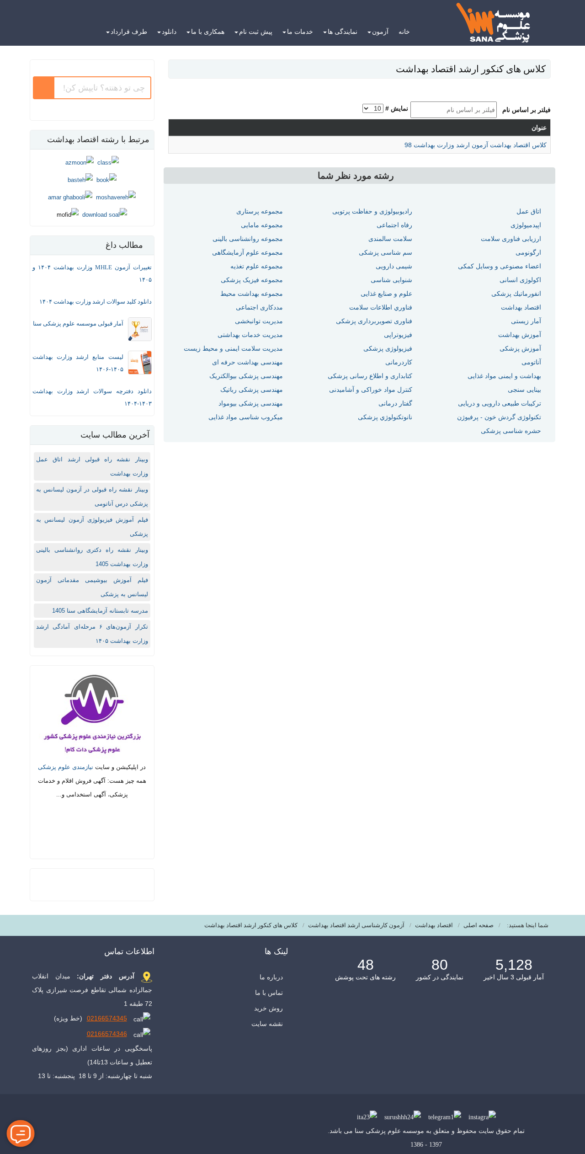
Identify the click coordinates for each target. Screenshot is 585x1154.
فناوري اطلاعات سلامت (380, 307)
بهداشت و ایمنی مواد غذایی (504, 375)
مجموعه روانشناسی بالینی (248, 238)
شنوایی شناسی (391, 279)
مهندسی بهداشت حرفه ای (247, 362)
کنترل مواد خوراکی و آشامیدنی (370, 389)
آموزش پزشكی (520, 348)
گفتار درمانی (395, 403)
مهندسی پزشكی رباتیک (251, 389)
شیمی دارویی (394, 266)
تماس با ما (269, 992)
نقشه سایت (267, 1023)
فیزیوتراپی (398, 334)
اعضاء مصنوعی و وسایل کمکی (499, 266)
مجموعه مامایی (262, 225)
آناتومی (531, 362)
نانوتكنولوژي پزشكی (385, 417)
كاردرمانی (398, 362)
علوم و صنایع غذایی (386, 293)
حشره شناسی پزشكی (511, 430)
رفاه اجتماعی (394, 225)
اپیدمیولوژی (526, 225)
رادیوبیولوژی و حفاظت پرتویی (372, 211)
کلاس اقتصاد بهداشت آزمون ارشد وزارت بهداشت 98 (475, 145)
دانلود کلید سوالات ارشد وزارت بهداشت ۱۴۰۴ (95, 301)
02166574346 (107, 1033)
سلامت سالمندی (390, 238)
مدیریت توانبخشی (259, 321)
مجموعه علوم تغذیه (256, 266)
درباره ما (271, 977)
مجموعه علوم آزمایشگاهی (247, 252)
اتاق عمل (528, 211)
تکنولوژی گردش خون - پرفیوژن (499, 417)
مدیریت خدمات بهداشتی (250, 334)
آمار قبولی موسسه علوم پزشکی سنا (78, 323)
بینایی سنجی (524, 389)
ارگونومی (528, 252)
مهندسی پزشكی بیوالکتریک (246, 375)
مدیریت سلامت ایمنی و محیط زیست (233, 348)
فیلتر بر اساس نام (525, 109)
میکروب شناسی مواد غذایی (245, 417)
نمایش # (396, 108)
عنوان (539, 127)
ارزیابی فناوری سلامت (511, 238)
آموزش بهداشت (519, 334)
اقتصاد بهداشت (521, 307)
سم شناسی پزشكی (385, 252)
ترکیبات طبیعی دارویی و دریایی (499, 403)
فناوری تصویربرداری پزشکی (374, 321)
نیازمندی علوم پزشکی (65, 767)
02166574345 (107, 1018)
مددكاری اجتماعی (259, 307)
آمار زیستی (526, 321)
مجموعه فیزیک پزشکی (252, 279)
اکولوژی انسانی (520, 279)
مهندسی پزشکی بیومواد (250, 403)
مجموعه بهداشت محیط (251, 293)
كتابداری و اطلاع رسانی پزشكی (370, 375)
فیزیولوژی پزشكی (387, 348)
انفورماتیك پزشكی (516, 293)
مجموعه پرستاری (259, 211)
